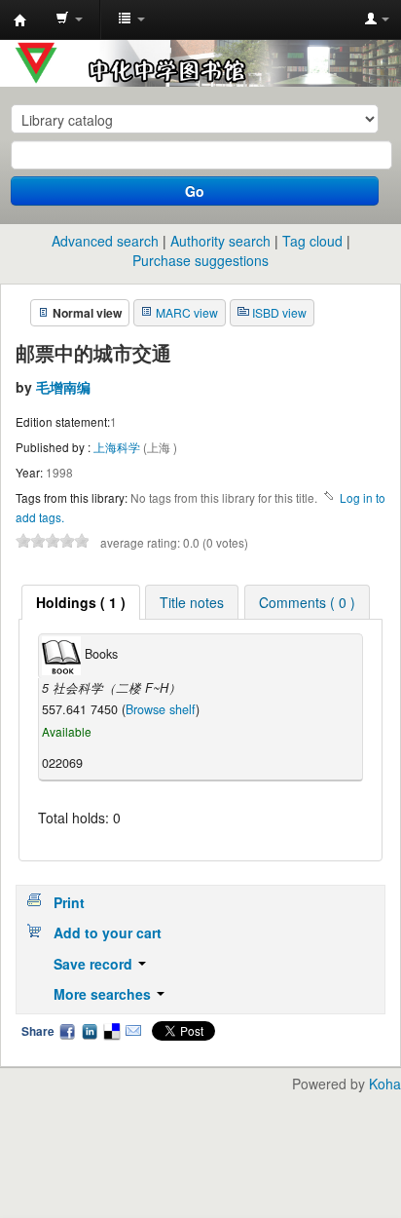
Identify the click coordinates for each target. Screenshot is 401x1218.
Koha (385, 1083)
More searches (104, 994)
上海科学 (118, 446)
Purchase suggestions (200, 260)
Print (69, 902)
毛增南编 (63, 387)
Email (133, 1031)
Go (194, 191)
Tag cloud (312, 240)
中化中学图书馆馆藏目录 (20, 20)
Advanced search (105, 240)
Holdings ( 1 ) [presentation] (81, 602)
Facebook (67, 1031)
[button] (69, 19)
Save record (95, 963)
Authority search (220, 240)
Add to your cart (108, 932)
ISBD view (279, 312)
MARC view (187, 312)
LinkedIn (89, 1031)
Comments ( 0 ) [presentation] (307, 602)
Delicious (111, 1031)
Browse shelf (161, 709)
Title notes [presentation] (192, 602)
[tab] (80, 602)
